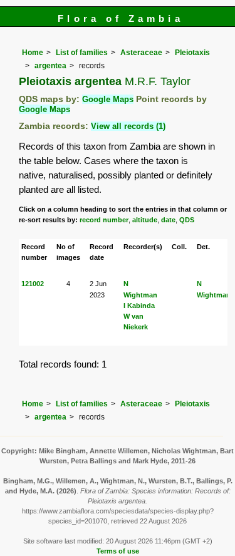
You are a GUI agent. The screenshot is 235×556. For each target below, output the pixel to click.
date (168, 220)
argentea (50, 65)
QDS (186, 220)
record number (104, 220)
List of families (82, 52)
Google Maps (107, 99)
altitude (144, 220)
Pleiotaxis (192, 52)
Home (32, 52)
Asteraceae (141, 52)
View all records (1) (128, 126)
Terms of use (118, 551)
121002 (32, 283)
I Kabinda (139, 305)
